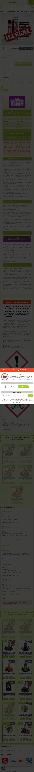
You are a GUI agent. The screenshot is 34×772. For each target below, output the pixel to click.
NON (11, 386)
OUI (23, 386)
